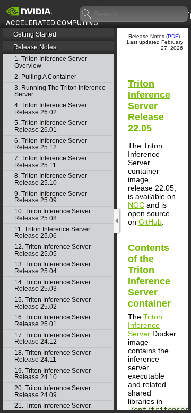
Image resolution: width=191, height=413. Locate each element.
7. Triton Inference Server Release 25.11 (50, 161)
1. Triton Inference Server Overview (50, 62)
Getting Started (34, 34)
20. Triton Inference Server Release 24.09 (52, 391)
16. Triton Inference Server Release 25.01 (52, 320)
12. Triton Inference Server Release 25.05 (52, 250)
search (87, 14)
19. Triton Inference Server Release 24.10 (52, 374)
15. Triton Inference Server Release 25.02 (52, 303)
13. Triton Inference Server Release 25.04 (52, 267)
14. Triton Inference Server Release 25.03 (52, 285)
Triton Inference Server (145, 325)
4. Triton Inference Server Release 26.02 (50, 108)
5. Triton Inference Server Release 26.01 (50, 126)
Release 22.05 (149, 105)
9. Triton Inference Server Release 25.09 (50, 197)
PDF (173, 36)
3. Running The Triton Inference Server (60, 91)
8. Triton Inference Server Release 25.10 (50, 179)
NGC (136, 205)
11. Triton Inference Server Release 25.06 (52, 232)
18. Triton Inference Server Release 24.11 (52, 356)
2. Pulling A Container (45, 77)
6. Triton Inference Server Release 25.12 (50, 144)
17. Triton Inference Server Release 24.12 (52, 338)
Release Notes (34, 47)
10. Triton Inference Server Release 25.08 (52, 214)
